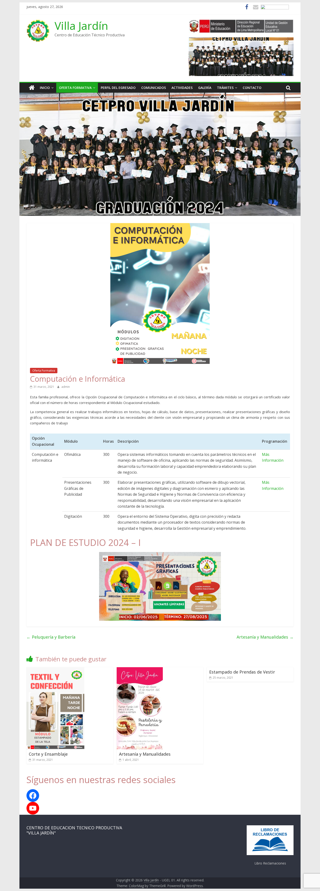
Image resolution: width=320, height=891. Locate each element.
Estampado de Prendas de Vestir (242, 672)
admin (65, 387)
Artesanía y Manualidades (265, 637)
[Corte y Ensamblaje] (55, 670)
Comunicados (153, 87)
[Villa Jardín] (31, 88)
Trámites (225, 87)
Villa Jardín (81, 25)
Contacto (252, 87)
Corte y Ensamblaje (48, 754)
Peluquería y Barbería (50, 637)
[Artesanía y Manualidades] (140, 670)
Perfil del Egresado (118, 87)
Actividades (182, 87)
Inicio (45, 87)
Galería (204, 87)
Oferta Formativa (75, 87)
